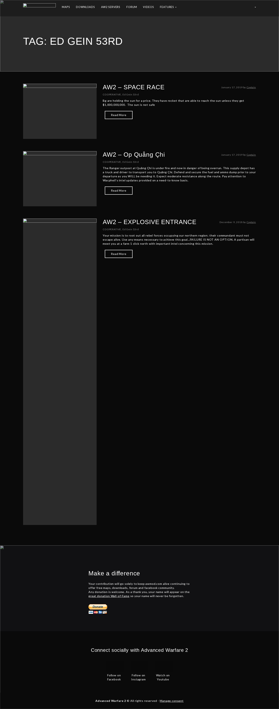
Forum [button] (131, 7)
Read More (118, 115)
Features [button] (167, 7)
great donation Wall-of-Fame (108, 596)
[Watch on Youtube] (164, 666)
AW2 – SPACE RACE (133, 87)
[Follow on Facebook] (115, 666)
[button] (255, 8)
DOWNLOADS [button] (85, 7)
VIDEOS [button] (148, 7)
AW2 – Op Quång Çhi (134, 154)
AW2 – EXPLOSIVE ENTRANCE (149, 222)
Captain (251, 87)
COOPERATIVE (112, 94)
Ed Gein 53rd (131, 94)
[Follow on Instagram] (139, 666)
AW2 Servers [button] (110, 7)
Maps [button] (66, 7)
